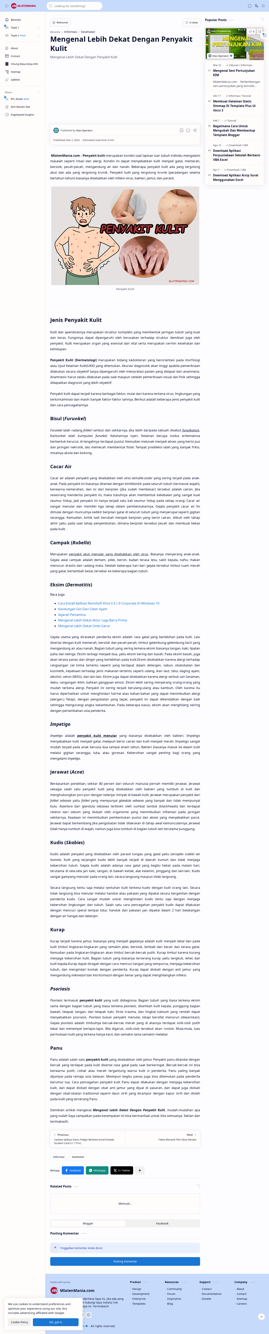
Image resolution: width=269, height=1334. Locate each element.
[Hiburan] (234, 65)
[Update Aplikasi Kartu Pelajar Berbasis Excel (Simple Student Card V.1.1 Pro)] (87, 1138)
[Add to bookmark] (259, 31)
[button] (7, 6)
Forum (171, 1294)
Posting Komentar (125, 1261)
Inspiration (174, 1299)
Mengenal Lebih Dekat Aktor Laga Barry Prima (92, 620)
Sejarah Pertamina (72, 615)
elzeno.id (258, 1326)
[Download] (236, 145)
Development (140, 1294)
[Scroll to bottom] (261, 1316)
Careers (242, 1303)
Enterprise (139, 1299)
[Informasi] (58, 1156)
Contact (207, 1289)
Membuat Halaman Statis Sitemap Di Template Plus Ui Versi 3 (234, 105)
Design (136, 1289)
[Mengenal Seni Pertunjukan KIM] (234, 43)
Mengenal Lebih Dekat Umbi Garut (84, 626)
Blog (170, 1303)
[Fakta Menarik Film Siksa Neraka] (162, 1138)
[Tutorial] (246, 96)
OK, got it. (55, 1322)
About (240, 1289)
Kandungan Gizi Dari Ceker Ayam (82, 609)
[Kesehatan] (78, 1156)
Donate (206, 1299)
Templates (139, 1303)
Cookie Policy (19, 1322)
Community (174, 1289)
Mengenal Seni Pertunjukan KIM (234, 73)
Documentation (212, 1294)
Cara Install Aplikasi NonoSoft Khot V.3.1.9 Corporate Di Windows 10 (108, 603)
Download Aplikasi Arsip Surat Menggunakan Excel (235, 177)
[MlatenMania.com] (26, 6)
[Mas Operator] (76, 130)
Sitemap (242, 1299)
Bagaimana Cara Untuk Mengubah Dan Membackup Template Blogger (234, 130)
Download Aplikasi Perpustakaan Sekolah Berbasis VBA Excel (236, 155)
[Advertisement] (125, 91)
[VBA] (245, 145)
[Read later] (182, 130)
